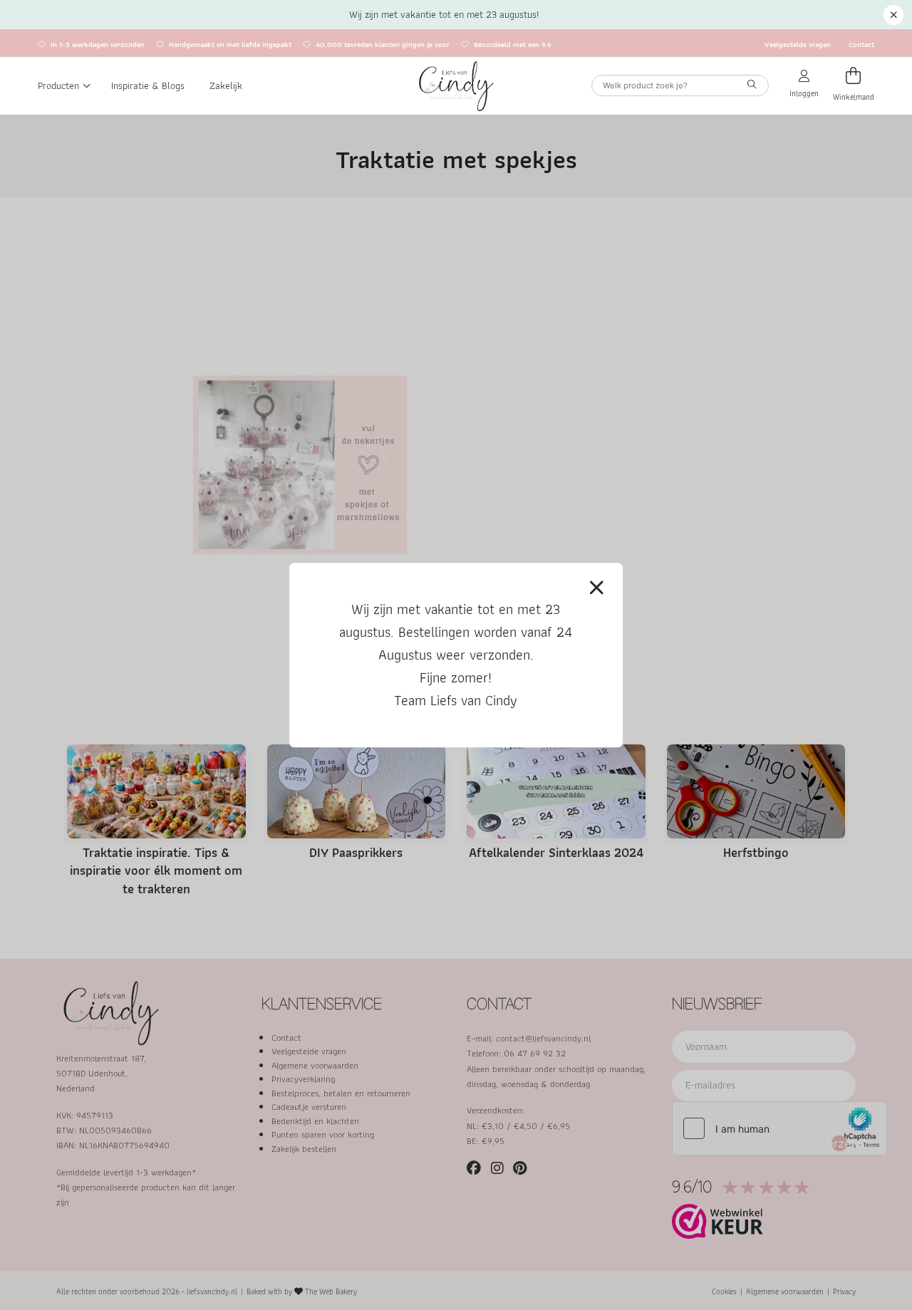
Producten (58, 85)
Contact (861, 44)
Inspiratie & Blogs (148, 85)
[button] (893, 15)
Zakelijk (225, 85)
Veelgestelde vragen (798, 44)
